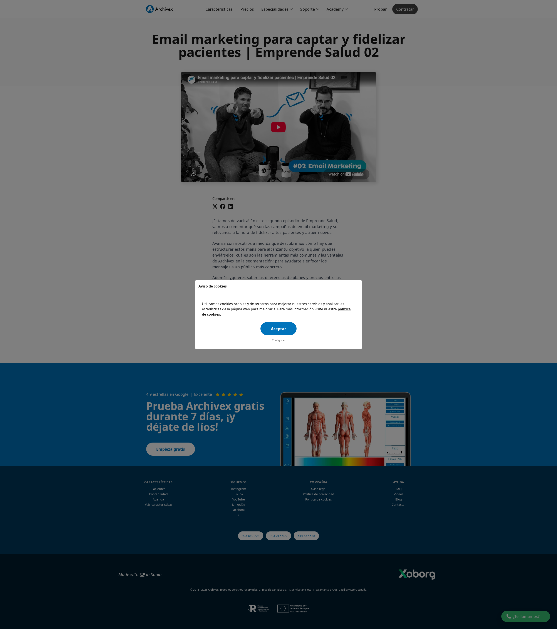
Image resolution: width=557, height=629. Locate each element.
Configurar (278, 340)
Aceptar (278, 328)
